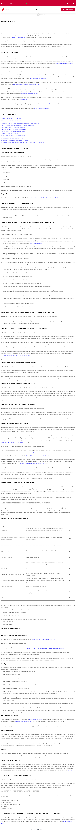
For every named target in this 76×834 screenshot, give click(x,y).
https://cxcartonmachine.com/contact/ (23, 721)
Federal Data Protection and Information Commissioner (39, 455)
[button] (67, 3)
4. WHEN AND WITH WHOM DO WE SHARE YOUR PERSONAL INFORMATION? (20, 123)
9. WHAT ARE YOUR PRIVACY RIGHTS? (10, 133)
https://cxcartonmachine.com (18, 37)
